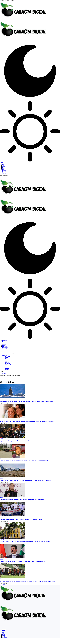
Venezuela (2, 539)
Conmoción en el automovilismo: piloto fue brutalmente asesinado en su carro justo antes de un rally (24, 460)
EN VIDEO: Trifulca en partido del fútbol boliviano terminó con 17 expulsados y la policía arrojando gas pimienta (27, 581)
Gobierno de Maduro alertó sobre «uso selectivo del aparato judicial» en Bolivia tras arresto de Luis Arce (25, 541)
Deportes (1, 497)
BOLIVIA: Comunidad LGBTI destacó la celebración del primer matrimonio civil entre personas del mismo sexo (27, 421)
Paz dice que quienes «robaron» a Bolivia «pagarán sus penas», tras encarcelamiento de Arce (22, 561)
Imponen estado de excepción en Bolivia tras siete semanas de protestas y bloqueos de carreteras (23, 440)
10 (4, 584)
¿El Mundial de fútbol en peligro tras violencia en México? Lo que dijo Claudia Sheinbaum (22, 499)
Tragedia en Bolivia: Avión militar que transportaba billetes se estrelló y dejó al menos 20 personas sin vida (25, 480)
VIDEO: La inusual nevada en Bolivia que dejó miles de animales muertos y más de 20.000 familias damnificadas (27, 401)
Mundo (1, 399)
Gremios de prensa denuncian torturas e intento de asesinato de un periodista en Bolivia (21, 519)
